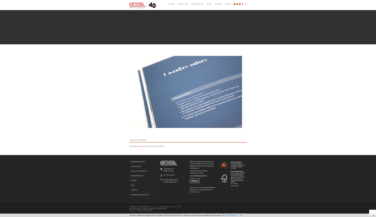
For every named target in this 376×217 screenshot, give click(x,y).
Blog (132, 185)
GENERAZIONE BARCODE (138, 161)
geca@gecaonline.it (173, 180)
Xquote (209, 4)
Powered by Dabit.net (145, 210)
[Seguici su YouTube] (237, 4)
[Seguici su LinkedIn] (240, 4)
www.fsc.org (234, 186)
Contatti (228, 4)
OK (241, 215)
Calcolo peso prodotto (139, 171)
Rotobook (218, 4)
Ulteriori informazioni (230, 215)
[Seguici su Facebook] (234, 4)
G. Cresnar (139, 212)
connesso (141, 146)
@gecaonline (173, 182)
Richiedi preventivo (137, 176)
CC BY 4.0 (132, 210)
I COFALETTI (134, 190)
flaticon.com (149, 212)
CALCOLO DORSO (136, 166)
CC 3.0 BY (161, 212)
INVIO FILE (134, 180)
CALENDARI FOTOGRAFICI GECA (140, 195)
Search (245, 4)
